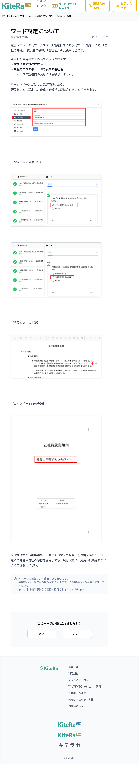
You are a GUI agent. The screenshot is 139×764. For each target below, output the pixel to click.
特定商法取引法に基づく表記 (84, 686)
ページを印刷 (101, 36)
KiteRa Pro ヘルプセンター (17, 16)
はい (42, 633)
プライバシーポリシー (81, 679)
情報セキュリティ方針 (80, 699)
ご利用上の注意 (77, 693)
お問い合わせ (75, 706)
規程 (59, 16)
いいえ (77, 633)
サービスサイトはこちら (68, 5)
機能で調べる (44, 16)
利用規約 (73, 673)
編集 (69, 16)
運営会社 (73, 666)
